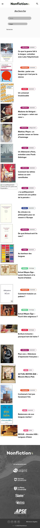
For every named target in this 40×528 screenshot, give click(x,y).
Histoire (25, 268)
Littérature (25, 47)
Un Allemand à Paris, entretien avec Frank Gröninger (27, 154)
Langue (25, 148)
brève (30, 370)
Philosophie (25, 67)
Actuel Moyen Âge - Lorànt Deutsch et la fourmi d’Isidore (26, 275)
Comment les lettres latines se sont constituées (26, 175)
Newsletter (18, 522)
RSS (15, 522)
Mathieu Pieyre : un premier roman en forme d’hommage (28, 134)
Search (37, 4)
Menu (2, 4)
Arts (26, 370)
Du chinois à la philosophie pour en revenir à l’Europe (26, 215)
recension (32, 67)
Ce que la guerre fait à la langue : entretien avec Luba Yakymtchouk (28, 54)
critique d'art (32, 127)
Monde (25, 208)
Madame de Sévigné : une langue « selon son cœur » (28, 114)
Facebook (9, 522)
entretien (32, 47)
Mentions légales (31, 522)
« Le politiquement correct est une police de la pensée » (27, 195)
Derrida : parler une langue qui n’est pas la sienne (27, 74)
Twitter (12, 522)
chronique (31, 268)
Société (25, 89)
